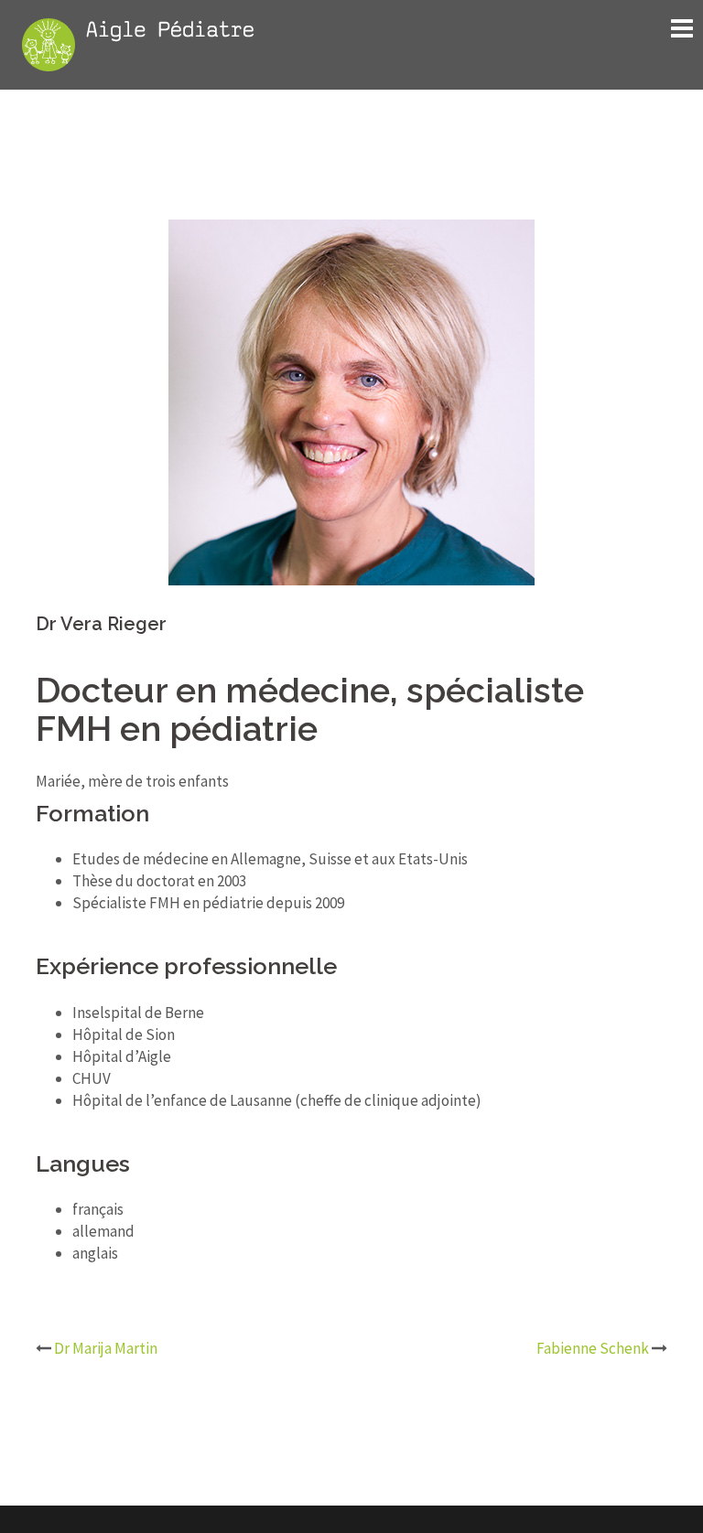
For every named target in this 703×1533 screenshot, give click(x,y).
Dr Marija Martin (105, 1348)
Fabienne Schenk (592, 1348)
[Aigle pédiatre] (138, 43)
